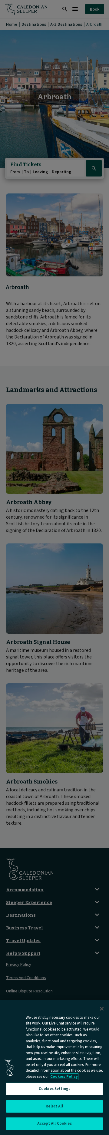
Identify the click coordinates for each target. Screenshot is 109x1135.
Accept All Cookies (54, 1123)
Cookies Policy (64, 1076)
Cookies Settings (54, 1088)
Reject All (54, 1106)
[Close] (101, 1008)
